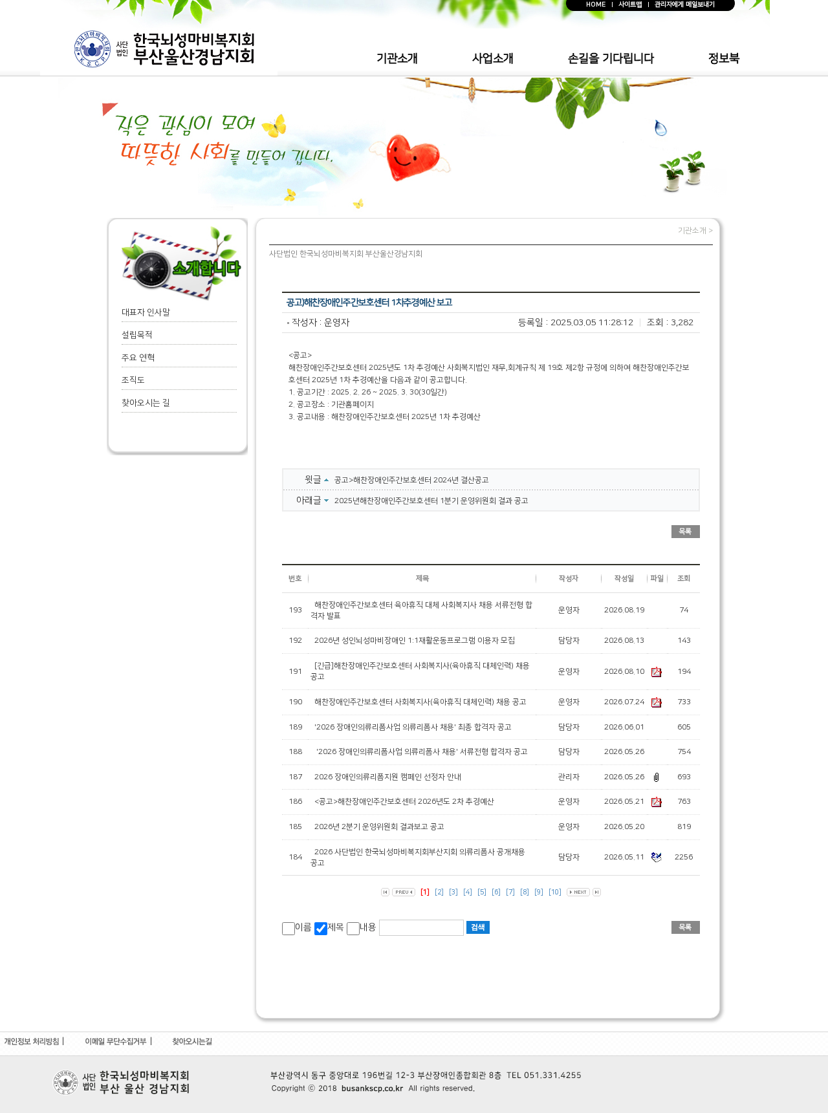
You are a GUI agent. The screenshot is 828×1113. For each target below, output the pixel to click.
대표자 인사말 (146, 312)
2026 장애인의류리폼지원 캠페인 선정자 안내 (387, 777)
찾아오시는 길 (146, 402)
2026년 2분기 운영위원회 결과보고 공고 (379, 827)
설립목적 (137, 335)
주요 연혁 (138, 357)
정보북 (723, 58)
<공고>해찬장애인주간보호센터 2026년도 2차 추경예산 (404, 801)
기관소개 (397, 58)
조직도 (133, 380)
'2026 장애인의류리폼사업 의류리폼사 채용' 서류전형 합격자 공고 (421, 752)
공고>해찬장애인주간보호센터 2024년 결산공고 (411, 480)
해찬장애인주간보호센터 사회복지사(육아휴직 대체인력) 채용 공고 (420, 702)
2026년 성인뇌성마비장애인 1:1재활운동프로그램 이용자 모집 (414, 640)
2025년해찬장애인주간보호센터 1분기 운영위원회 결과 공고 (431, 501)
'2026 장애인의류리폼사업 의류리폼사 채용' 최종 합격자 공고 (413, 727)
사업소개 (493, 58)
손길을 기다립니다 (611, 58)
